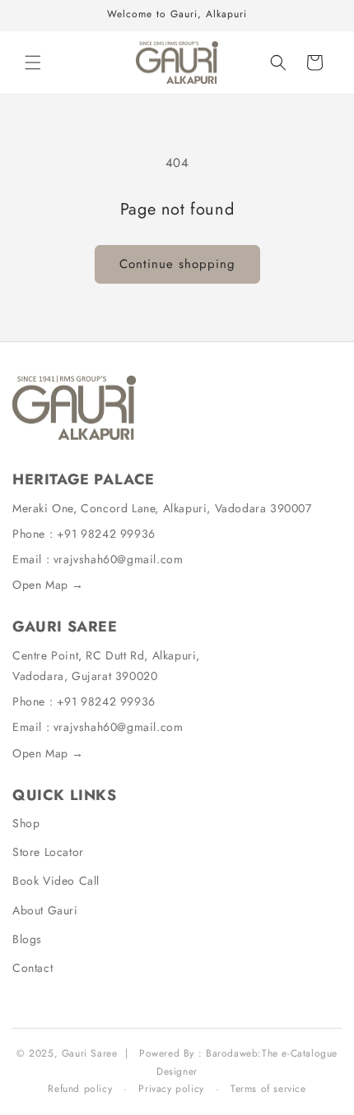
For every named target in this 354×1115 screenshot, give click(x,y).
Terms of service (268, 1088)
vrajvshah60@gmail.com (119, 559)
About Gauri (45, 910)
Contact (32, 968)
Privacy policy (170, 1088)
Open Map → (48, 584)
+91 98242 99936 (106, 533)
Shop (26, 823)
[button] (33, 62)
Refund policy (80, 1088)
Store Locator (48, 852)
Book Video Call (56, 880)
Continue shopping (177, 264)
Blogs (27, 939)
